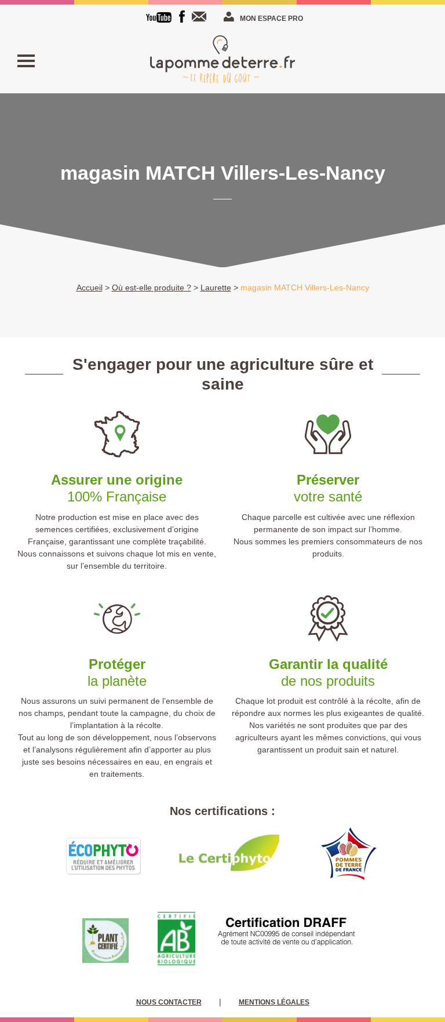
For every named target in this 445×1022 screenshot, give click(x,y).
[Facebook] (182, 16)
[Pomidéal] (222, 60)
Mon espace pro (271, 18)
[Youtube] (159, 17)
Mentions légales (274, 1002)
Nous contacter (201, 16)
